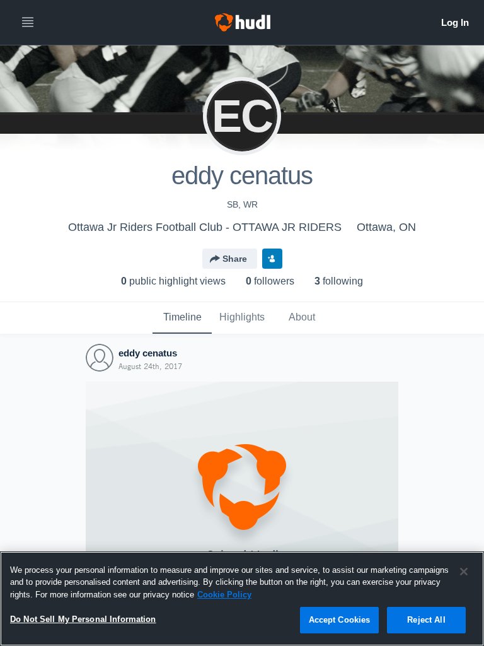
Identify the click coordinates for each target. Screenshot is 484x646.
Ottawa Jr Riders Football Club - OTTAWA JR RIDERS (205, 227)
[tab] (182, 318)
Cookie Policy (224, 594)
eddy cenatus (147, 353)
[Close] (464, 571)
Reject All (426, 620)
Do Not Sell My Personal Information (83, 619)
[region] (242, 598)
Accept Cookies (340, 620)
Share (234, 259)
